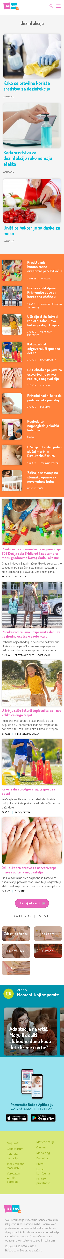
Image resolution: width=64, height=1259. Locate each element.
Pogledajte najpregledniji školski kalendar (43, 425)
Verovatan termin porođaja (13, 1178)
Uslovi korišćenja (43, 1171)
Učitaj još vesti (30, 903)
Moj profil (13, 1143)
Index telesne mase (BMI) (15, 1166)
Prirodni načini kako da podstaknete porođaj (44, 397)
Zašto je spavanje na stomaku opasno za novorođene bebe (42, 476)
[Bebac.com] (11, 5)
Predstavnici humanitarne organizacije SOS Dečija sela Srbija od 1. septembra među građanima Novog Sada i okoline (31, 553)
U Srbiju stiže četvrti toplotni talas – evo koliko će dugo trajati (43, 320)
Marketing (43, 1153)
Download (42, 1158)
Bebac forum (15, 1149)
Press (40, 1164)
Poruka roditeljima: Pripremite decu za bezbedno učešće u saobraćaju (41, 294)
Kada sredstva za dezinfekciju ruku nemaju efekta (27, 158)
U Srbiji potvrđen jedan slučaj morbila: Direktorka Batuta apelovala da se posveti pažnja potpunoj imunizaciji (44, 458)
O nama (41, 1147)
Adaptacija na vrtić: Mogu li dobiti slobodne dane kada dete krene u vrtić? (30, 1038)
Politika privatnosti (43, 1181)
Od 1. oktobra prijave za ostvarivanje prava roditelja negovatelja (44, 374)
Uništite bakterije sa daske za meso (31, 231)
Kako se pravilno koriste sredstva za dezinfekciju (26, 86)
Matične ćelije (45, 1142)
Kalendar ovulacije (12, 1156)
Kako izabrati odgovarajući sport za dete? (43, 348)
